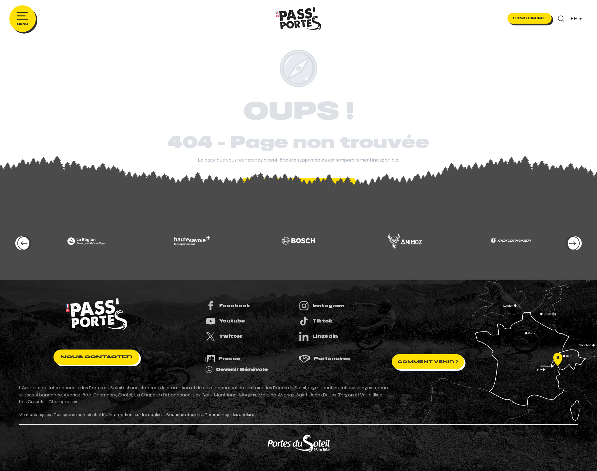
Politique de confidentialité (79, 415)
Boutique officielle (183, 415)
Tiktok (322, 320)
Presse (229, 358)
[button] (561, 19)
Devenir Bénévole (242, 369)
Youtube (232, 320)
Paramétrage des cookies (229, 415)
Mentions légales (35, 415)
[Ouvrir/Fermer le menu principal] (22, 18)
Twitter (231, 336)
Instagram (328, 305)
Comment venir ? (427, 361)
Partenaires (332, 358)
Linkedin (325, 336)
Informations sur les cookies (136, 415)
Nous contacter (96, 356)
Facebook (234, 305)
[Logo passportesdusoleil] (96, 314)
